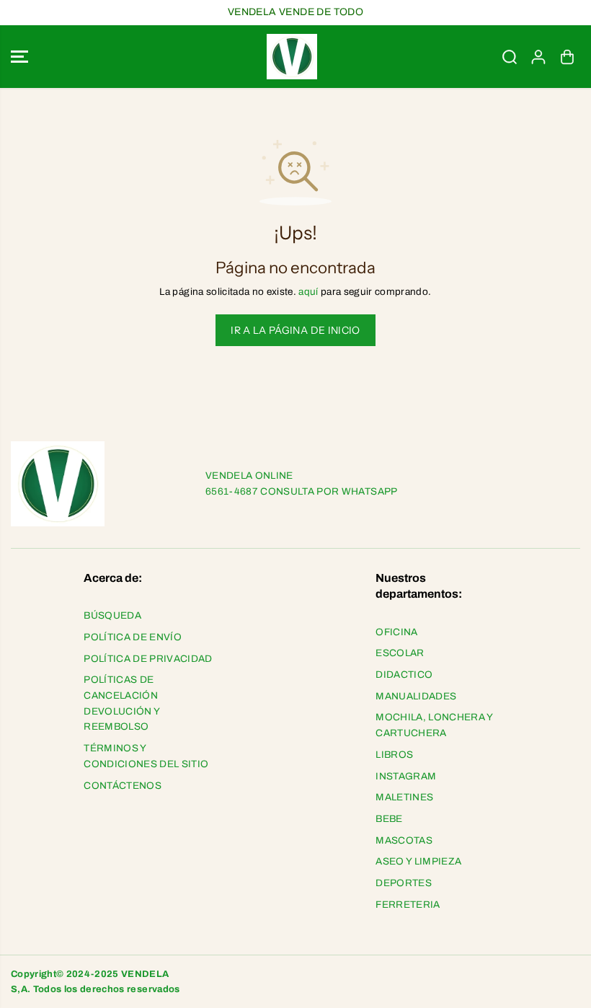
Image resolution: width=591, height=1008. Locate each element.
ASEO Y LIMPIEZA (418, 861)
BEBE (389, 818)
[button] (19, 57)
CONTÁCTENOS (122, 785)
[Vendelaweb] (292, 57)
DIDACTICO (404, 674)
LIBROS (394, 754)
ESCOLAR (400, 652)
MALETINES (404, 797)
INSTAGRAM (406, 776)
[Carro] (567, 57)
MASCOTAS (404, 840)
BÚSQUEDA (112, 615)
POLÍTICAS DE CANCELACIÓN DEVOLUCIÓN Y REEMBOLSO (121, 703)
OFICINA (396, 632)
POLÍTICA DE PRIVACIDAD (148, 658)
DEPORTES (404, 882)
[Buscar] (510, 57)
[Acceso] (538, 57)
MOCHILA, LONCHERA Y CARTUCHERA (434, 725)
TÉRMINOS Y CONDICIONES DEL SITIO (146, 756)
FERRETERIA (408, 904)
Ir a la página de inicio (295, 330)
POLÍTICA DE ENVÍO (133, 637)
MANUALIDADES (416, 696)
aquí (308, 291)
